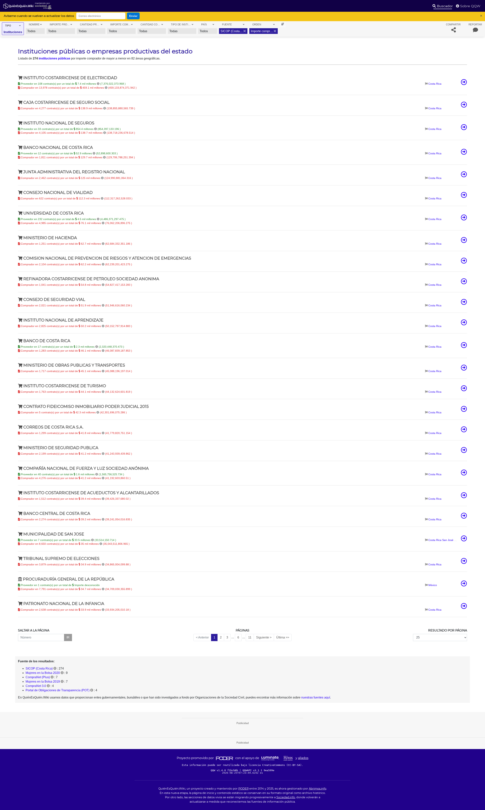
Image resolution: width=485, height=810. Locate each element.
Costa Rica (434, 83)
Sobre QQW (469, 6)
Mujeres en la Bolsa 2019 (43, 681)
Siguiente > (263, 637)
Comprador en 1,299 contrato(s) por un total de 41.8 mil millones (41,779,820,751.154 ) (76, 433)
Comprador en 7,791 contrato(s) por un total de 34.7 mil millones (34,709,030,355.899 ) (76, 589)
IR (68, 637)
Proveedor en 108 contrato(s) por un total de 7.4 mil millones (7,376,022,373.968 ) (73, 83)
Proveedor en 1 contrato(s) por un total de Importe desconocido (60, 585)
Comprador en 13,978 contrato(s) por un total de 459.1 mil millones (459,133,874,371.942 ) (78, 87)
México (432, 585)
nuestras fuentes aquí (315, 697)
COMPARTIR (453, 24)
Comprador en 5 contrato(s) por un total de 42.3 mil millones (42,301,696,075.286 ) (73, 412)
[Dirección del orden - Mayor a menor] (283, 24)
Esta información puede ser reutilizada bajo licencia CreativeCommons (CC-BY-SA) (242, 765)
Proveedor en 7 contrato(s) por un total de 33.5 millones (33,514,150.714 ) (68, 540)
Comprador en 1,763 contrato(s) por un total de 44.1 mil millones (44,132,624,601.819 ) (76, 391)
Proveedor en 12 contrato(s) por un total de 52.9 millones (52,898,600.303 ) (69, 153)
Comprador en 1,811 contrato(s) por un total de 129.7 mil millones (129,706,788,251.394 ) (77, 157)
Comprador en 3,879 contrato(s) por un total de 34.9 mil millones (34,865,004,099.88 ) (75, 564)
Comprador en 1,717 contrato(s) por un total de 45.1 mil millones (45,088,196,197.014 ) (76, 371)
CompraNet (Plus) (38, 677)
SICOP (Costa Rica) (39, 668)
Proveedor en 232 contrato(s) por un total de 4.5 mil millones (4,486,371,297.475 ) (73, 219)
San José (447, 540)
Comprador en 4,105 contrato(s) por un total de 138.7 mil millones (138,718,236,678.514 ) (77, 132)
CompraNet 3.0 (36, 685)
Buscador (444, 6)
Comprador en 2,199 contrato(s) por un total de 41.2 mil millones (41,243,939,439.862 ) (76, 453)
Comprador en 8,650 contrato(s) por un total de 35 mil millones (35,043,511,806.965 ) (75, 543)
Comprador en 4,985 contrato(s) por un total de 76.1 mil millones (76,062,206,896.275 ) (76, 223)
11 (249, 637)
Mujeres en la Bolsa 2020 (43, 672)
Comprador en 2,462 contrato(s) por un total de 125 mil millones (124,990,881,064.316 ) (76, 177)
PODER (243, 788)
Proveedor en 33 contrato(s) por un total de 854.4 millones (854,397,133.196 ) (70, 128)
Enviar (133, 15)
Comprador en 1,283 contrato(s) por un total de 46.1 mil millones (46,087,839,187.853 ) (76, 350)
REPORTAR (475, 24)
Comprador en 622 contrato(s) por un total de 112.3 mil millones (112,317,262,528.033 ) (76, 198)
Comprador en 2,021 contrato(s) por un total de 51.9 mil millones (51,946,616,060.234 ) (76, 305)
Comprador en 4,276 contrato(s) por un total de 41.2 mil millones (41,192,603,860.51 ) (75, 478)
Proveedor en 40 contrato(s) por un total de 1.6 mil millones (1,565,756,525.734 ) (72, 474)
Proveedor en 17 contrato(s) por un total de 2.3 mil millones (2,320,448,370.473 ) (72, 346)
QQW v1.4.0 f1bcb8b (225, 770)
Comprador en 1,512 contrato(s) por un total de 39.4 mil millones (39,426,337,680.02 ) (75, 498)
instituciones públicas (54, 58)
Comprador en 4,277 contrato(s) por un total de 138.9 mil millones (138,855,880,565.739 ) (77, 108)
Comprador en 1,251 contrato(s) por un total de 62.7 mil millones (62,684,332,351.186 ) (76, 243)
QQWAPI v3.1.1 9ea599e (258, 770)
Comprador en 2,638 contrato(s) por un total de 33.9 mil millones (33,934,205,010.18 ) (75, 609)
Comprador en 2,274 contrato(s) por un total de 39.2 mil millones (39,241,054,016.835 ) (76, 519)
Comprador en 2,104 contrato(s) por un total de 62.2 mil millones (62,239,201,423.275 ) (76, 264)
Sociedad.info (285, 797)
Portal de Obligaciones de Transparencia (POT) (57, 690)
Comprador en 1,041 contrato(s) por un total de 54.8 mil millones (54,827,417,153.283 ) (76, 284)
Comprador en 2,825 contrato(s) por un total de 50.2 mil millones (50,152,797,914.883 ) (76, 326)
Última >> (282, 637)
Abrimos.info (317, 788)
